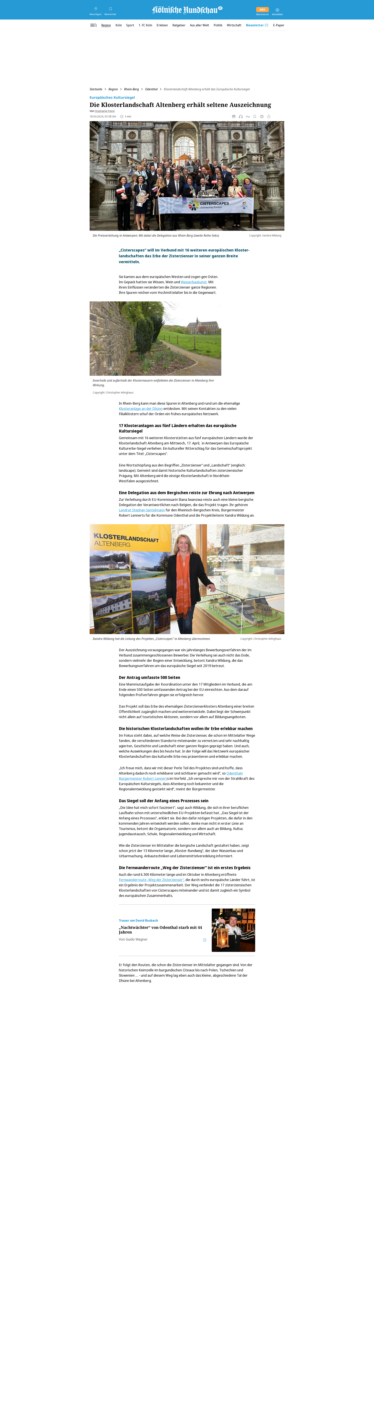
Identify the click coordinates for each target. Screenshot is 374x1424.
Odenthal (151, 89)
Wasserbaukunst (194, 282)
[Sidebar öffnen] (93, 25)
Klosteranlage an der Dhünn (141, 408)
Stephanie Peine (105, 111)
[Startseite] (187, 10)
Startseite (96, 89)
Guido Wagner (137, 939)
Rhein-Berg (131, 89)
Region (113, 89)
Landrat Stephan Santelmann (142, 510)
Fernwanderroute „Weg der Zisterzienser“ (151, 879)
